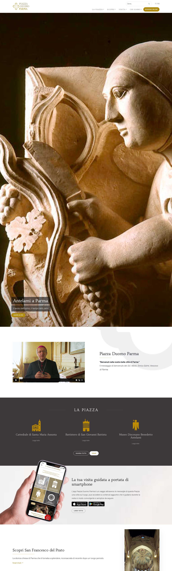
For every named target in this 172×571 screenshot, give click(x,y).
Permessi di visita (20, 315)
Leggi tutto (78, 510)
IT (155, 4)
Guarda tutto (81, 453)
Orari (94, 453)
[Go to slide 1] (84, 325)
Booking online (151, 9)
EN (158, 4)
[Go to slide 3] (87, 325)
